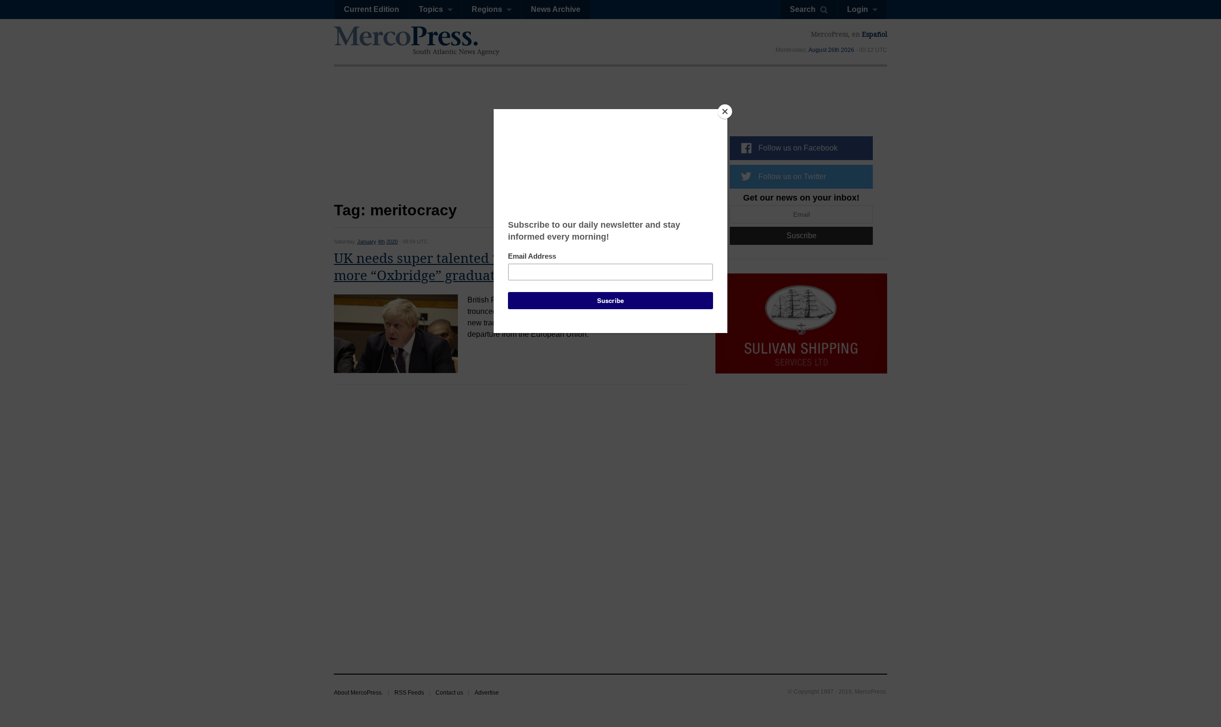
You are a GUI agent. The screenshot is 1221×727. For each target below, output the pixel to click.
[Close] (725, 111)
